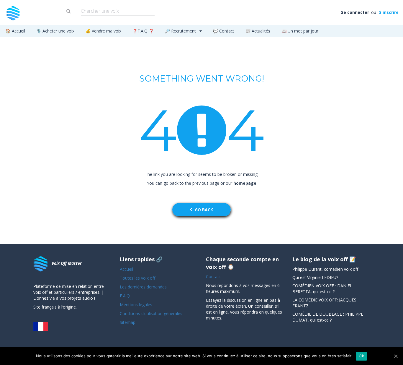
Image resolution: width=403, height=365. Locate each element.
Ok (361, 355)
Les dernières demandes (144, 287)
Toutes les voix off (137, 278)
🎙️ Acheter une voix (55, 31)
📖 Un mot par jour (299, 31)
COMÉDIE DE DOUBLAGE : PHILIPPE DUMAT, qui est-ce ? (327, 317)
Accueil (126, 269)
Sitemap (127, 322)
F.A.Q (125, 296)
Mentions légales (136, 304)
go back (204, 209)
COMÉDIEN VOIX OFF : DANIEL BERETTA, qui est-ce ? (322, 288)
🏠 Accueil (15, 31)
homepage (244, 183)
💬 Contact (223, 31)
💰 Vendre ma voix (103, 31)
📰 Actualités (257, 31)
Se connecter (355, 12)
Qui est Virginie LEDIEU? (315, 277)
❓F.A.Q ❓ (143, 31)
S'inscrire (388, 12)
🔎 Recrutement (181, 31)
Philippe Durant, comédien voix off (325, 269)
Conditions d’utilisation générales (152, 313)
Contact (213, 276)
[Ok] (396, 356)
